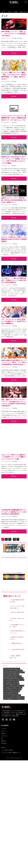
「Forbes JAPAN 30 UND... (18, 649)
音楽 (22, 699)
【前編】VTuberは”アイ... (17, 643)
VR (17, 674)
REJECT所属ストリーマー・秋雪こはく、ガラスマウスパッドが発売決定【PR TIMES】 (13, 33)
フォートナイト (7, 691)
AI (13, 668)
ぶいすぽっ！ (14, 680)
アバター (6, 682)
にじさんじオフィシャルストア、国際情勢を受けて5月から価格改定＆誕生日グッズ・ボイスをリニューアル (13, 118)
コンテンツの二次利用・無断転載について (11, 752)
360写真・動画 (7, 668)
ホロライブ (7, 693)
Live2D (17, 672)
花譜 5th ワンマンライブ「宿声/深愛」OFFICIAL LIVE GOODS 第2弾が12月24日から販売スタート (13, 200)
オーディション (7, 685)
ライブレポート (7, 697)
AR (18, 668)
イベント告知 (7, 683)
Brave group (7, 670)
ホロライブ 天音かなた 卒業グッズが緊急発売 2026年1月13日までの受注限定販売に (14, 239)
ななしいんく (19, 678)
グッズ (22, 685)
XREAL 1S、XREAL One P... (18, 612)
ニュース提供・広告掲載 (7, 750)
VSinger (11, 676)
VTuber (15, 11)
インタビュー (15, 683)
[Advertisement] (14, 7)
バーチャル (7, 689)
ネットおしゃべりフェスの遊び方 (13, 573)
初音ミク (21, 697)
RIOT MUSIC (7, 674)
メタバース (22, 11)
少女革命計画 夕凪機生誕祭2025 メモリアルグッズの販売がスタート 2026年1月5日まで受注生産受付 (13, 512)
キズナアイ (15, 685)
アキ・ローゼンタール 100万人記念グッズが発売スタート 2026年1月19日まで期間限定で (13, 321)
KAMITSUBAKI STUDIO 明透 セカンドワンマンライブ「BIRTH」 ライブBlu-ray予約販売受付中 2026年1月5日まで (14, 362)
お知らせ (3, 741)
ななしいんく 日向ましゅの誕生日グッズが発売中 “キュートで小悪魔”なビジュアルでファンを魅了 (13, 457)
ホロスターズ (15, 691)
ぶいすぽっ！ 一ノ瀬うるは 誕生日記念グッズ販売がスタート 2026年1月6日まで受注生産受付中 (13, 280)
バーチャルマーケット (16, 689)
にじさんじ (7, 680)
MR (22, 672)
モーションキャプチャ (8, 695)
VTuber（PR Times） (18, 38)
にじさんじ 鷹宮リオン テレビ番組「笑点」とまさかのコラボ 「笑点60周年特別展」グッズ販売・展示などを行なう (13, 75)
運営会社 (3, 747)
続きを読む (14, 53)
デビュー (12, 687)
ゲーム (6, 687)
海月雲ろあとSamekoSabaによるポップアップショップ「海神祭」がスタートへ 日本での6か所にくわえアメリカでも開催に (13, 160)
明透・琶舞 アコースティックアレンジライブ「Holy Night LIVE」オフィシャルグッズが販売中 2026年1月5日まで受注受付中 (13, 402)
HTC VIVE (19, 670)
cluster (13, 670)
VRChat (6, 676)
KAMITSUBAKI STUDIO (9, 672)
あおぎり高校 (11, 678)
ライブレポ (17, 695)
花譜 (5, 699)
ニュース (3, 11)
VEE (12, 674)
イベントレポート (14, 682)
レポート (10, 11)
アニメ (21, 680)
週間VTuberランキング (13, 699)
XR (5, 678)
